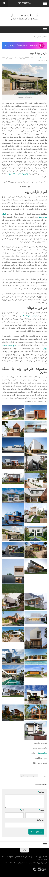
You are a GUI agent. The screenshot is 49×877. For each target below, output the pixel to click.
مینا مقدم (39, 57)
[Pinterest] (35, 869)
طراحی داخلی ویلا (40, 36)
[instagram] (40, 869)
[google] (44, 869)
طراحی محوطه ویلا (30, 315)
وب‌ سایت (40, 820)
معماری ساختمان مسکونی (29, 776)
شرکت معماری (41, 753)
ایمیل (41, 810)
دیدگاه (41, 792)
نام (22, 810)
